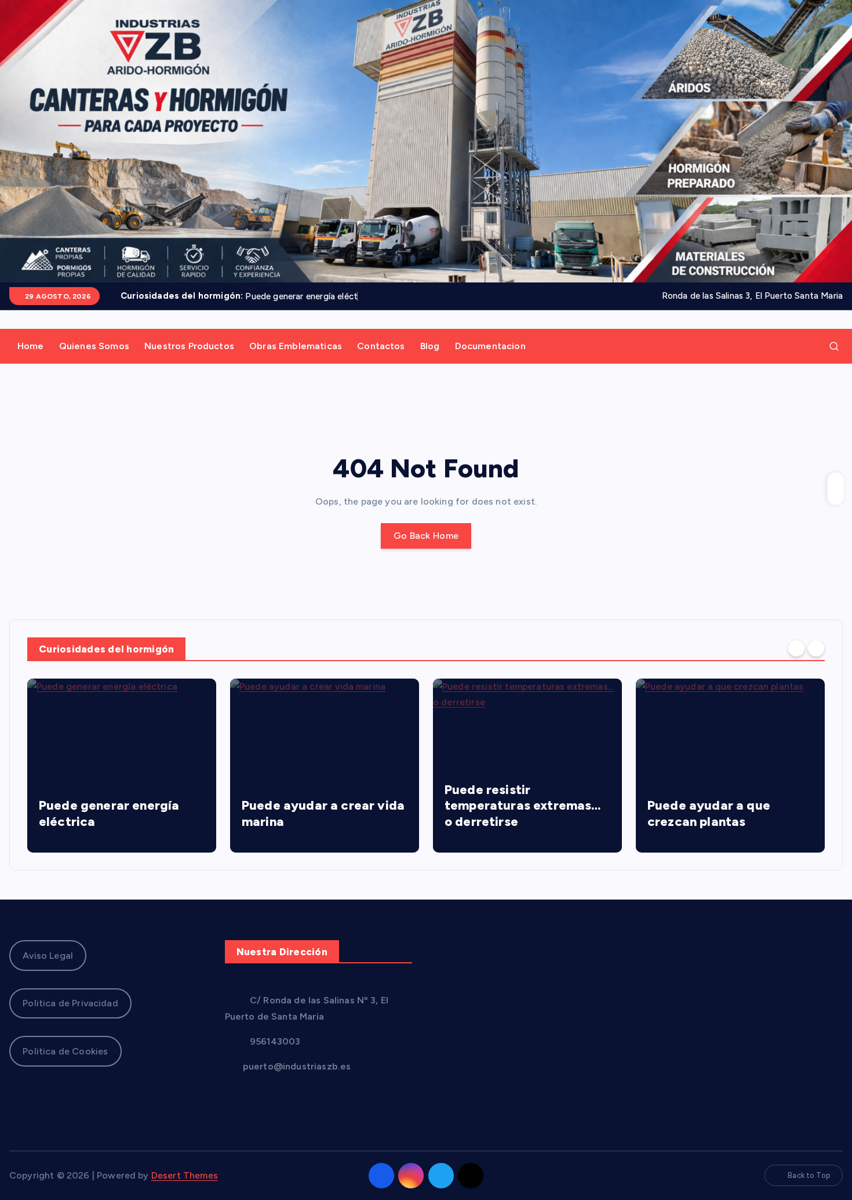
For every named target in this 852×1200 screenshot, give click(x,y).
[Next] (816, 648)
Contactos (381, 345)
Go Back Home (426, 535)
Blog (430, 345)
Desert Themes (184, 1175)
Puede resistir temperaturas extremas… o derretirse (320, 805)
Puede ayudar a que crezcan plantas (506, 813)
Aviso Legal (48, 955)
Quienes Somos (94, 345)
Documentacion (490, 345)
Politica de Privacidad (70, 1003)
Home (30, 345)
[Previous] (796, 648)
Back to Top (809, 1175)
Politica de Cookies (65, 1051)
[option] (121, 766)
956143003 (274, 1041)
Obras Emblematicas (295, 345)
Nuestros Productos (189, 345)
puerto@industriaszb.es (296, 1066)
